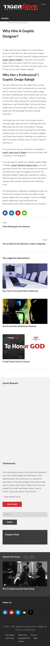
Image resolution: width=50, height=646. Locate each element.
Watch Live (22, 635)
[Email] (24, 612)
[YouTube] (11, 612)
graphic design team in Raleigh (14, 153)
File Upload (10, 635)
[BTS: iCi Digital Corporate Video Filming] (25, 573)
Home (21, 641)
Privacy (34, 635)
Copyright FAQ (24, 638)
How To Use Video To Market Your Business (19, 326)
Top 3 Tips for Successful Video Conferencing (20, 291)
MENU (6, 19)
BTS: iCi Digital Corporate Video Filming (18, 589)
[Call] (30, 612)
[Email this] (24, 213)
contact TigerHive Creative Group (24, 165)
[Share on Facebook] (5, 213)
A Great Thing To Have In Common (16, 362)
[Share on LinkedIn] (11, 213)
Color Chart (9, 638)
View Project (12, 504)
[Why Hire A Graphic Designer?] (25, 276)
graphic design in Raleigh (12, 60)
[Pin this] (18, 213)
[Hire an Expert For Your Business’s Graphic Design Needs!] (25, 243)
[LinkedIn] (18, 612)
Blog (35, 638)
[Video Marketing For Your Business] (25, 226)
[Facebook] (5, 612)
